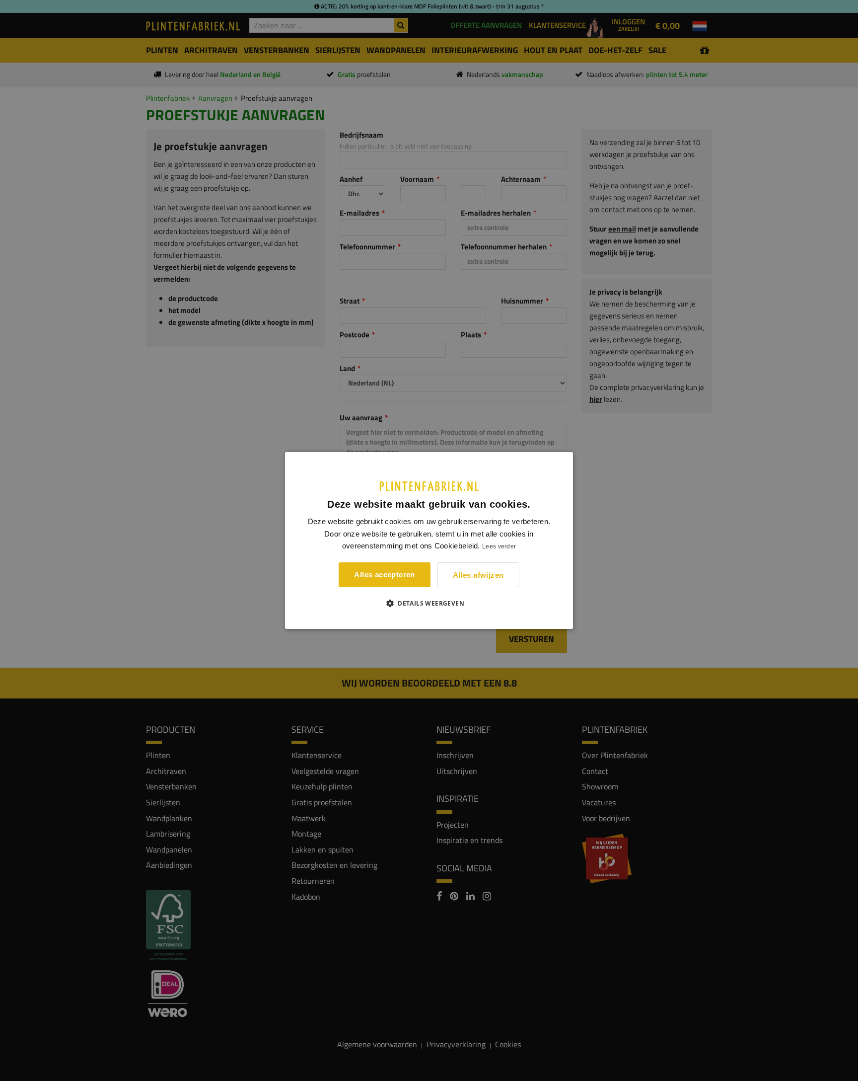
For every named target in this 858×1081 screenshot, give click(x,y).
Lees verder (499, 546)
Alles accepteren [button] (384, 574)
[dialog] (429, 540)
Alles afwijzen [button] (478, 575)
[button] (429, 603)
